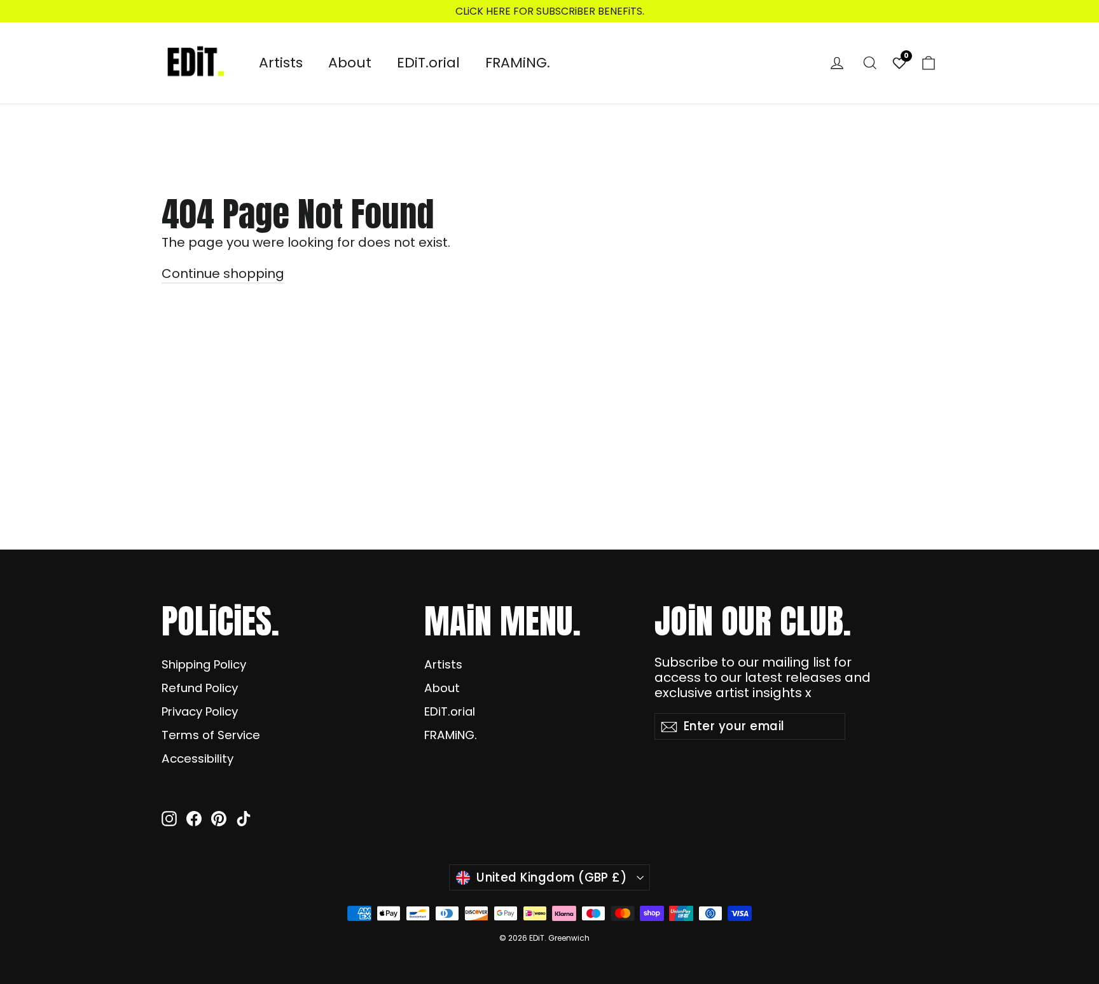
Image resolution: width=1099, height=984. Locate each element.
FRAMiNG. (517, 63)
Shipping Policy (204, 664)
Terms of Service (211, 735)
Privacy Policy (200, 711)
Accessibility (197, 758)
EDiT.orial (428, 63)
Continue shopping (223, 273)
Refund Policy (200, 687)
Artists (281, 63)
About (349, 63)
